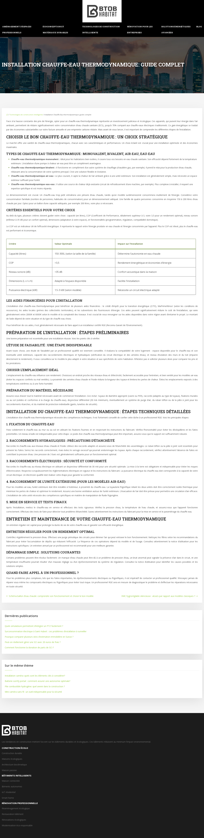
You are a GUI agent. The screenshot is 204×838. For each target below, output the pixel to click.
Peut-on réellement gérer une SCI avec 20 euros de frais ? (32, 642)
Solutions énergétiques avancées (175, 29)
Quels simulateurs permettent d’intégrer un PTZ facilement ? (34, 626)
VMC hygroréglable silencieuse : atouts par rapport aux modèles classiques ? (158, 596)
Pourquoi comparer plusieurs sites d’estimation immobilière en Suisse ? (39, 636)
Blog (199, 26)
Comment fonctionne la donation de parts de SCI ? (29, 647)
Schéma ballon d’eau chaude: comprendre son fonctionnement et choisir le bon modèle (51, 596)
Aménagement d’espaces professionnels (16, 29)
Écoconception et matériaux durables (55, 29)
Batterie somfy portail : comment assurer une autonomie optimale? (37, 681)
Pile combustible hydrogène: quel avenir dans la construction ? (35, 686)
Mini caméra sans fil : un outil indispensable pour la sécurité (33, 691)
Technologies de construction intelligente (101, 29)
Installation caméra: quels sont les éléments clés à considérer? (35, 675)
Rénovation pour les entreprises (139, 29)
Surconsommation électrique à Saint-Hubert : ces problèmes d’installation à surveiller (45, 631)
